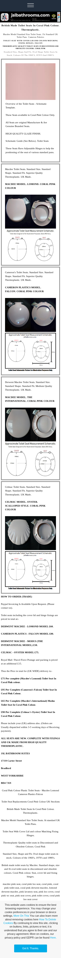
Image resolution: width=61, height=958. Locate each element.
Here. (53, 937)
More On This (21, 915)
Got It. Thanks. (30, 948)
